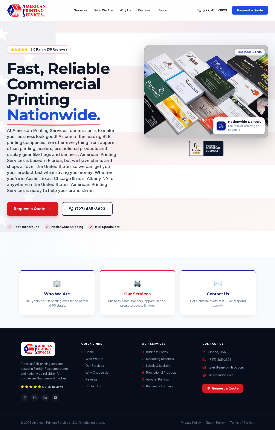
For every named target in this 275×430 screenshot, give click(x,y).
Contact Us (93, 386)
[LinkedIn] (45, 398)
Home (90, 352)
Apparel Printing (157, 379)
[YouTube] (55, 398)
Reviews (144, 10)
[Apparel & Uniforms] (209, 120)
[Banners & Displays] (200, 120)
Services (80, 10)
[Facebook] (24, 398)
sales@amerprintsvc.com (226, 367)
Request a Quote (250, 10)
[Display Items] (206, 120)
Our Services (95, 365)
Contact (163, 10)
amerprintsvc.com (220, 375)
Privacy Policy (191, 422)
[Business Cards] (203, 120)
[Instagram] (35, 398)
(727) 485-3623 (215, 10)
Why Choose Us (97, 372)
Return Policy (215, 422)
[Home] (26, 10)
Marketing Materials (160, 359)
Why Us (125, 10)
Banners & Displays (159, 386)
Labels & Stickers (158, 365)
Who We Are (103, 10)
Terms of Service (242, 422)
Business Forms (157, 352)
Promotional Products (161, 372)
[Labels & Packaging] (212, 120)
